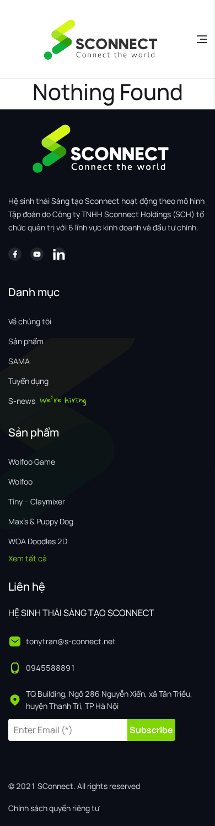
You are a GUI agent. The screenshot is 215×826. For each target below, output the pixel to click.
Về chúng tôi (29, 321)
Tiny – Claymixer (36, 501)
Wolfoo (20, 481)
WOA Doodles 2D (37, 541)
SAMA (19, 361)
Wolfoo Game (31, 461)
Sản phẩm (26, 341)
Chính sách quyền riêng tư (53, 808)
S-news (21, 401)
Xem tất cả (27, 558)
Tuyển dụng (28, 381)
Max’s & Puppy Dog (40, 521)
